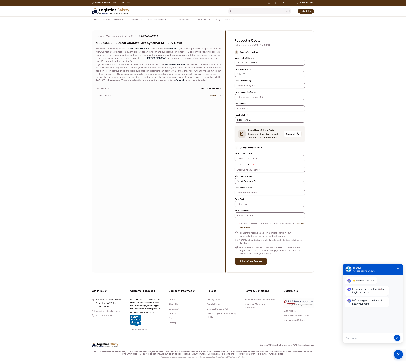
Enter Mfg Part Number (245, 58)
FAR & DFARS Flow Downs (296, 315)
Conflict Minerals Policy (219, 308)
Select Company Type (244, 176)
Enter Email (240, 199)
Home (95, 19)
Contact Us (229, 19)
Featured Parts (203, 19)
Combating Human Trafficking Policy (221, 315)
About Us (105, 19)
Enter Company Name (244, 165)
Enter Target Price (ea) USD (246, 92)
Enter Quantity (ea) (243, 80)
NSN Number (240, 103)
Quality (172, 313)
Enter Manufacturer (244, 69)
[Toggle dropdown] (124, 20)
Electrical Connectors (157, 19)
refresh (397, 269)
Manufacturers (113, 35)
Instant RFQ (305, 11)
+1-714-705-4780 (306, 3)
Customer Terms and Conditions (255, 306)
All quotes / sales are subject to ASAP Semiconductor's (271, 225)
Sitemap (173, 322)
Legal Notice (289, 310)
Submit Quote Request (251, 261)
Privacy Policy (214, 299)
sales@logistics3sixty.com (281, 3)
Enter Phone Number (244, 187)
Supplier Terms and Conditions (260, 299)
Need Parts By (241, 115)
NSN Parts (118, 19)
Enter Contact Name (244, 153)
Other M (129, 35)
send (397, 338)
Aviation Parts (135, 19)
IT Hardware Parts (182, 19)
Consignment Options (294, 320)
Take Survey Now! (139, 329)
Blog (218, 19)
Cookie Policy (213, 304)
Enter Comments (242, 210)
